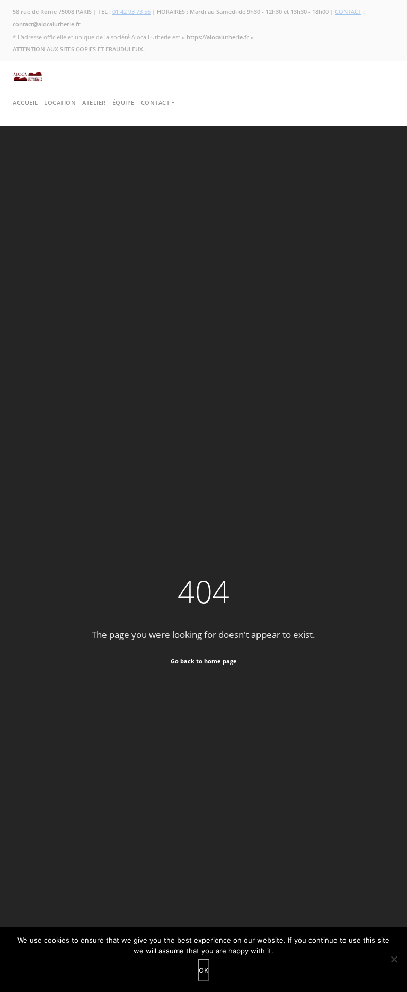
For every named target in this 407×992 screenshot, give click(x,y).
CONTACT (348, 11)
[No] (393, 959)
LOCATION (60, 103)
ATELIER (94, 103)
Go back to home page (204, 661)
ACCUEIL (25, 103)
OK (203, 970)
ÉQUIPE (123, 103)
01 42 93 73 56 (131, 11)
